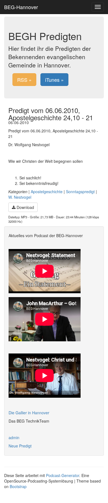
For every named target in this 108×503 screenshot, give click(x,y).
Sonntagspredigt (80, 191)
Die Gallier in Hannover (29, 412)
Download (25, 207)
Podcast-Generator (62, 475)
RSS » (24, 79)
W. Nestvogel (19, 197)
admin (14, 437)
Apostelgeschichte (47, 191)
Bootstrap (18, 486)
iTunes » (54, 79)
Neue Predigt (20, 446)
